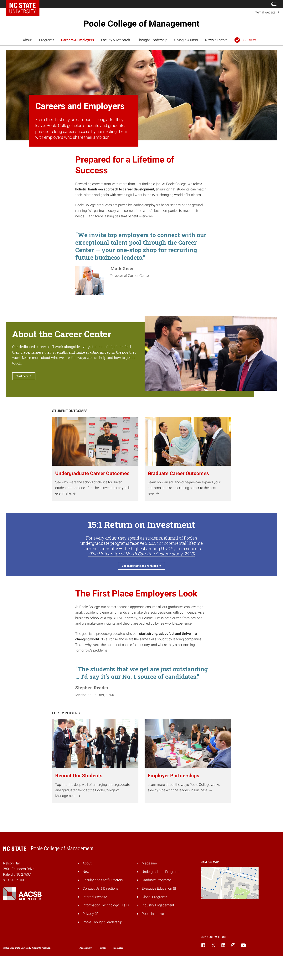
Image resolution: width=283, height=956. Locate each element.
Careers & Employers (77, 40)
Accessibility (86, 948)
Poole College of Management (141, 24)
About (27, 40)
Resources (118, 948)
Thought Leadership (152, 40)
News (87, 872)
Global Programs (154, 897)
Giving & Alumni (186, 40)
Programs (46, 40)
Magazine (149, 863)
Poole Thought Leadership (102, 922)
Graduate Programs (157, 880)
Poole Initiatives (154, 914)
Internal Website (95, 897)
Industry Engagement (158, 905)
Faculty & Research (115, 40)
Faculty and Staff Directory (103, 880)
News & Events (216, 40)
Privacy (102, 948)
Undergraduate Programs (161, 872)
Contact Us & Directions (100, 888)
